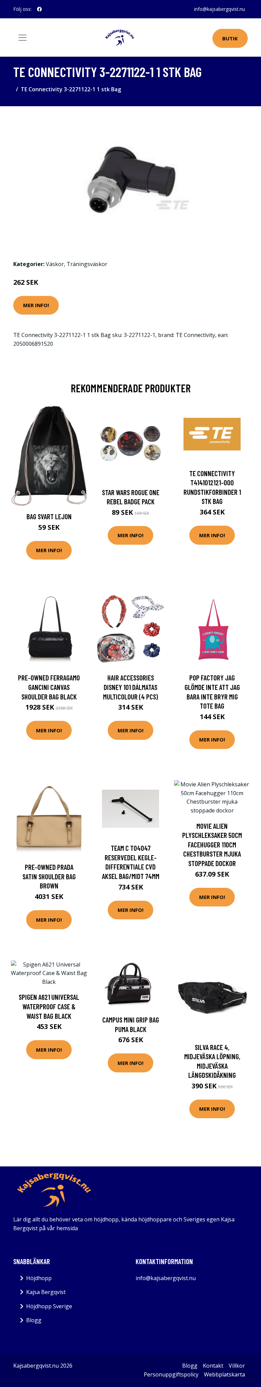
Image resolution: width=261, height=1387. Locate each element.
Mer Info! (36, 305)
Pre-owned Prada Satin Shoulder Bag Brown (49, 876)
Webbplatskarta (224, 1374)
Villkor (237, 1365)
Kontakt (213, 1365)
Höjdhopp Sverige (49, 1306)
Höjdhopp (39, 1278)
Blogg (33, 1320)
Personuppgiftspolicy (171, 1374)
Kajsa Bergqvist (46, 1292)
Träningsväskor (87, 264)
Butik (230, 38)
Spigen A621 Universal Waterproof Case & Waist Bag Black (49, 1006)
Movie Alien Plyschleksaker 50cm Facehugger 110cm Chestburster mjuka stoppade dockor (212, 844)
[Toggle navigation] (22, 37)
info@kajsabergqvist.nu (219, 9)
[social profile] (39, 9)
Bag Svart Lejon (49, 516)
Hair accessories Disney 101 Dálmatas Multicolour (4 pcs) (130, 686)
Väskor (55, 264)
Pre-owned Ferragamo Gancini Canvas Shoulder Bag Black (49, 686)
